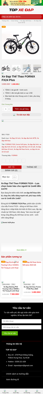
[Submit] (39, 17)
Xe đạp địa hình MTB (28, 138)
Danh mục (16, 392)
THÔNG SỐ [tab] (32, 167)
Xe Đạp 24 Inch (15, 138)
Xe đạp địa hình (33, 144)
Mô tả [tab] (11, 167)
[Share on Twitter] (11, 160)
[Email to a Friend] (15, 160)
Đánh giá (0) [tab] (11, 170)
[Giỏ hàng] (41, 10)
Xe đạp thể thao (25, 21)
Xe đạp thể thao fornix (21, 149)
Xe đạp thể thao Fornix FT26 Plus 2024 (32, 288)
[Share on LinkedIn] (23, 160)
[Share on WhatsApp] (4, 160)
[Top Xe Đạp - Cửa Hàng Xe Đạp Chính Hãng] (21, 10)
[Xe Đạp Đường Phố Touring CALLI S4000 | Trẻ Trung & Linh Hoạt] (10, 270)
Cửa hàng (14, 21)
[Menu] (2, 10)
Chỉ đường (27, 392)
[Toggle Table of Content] (13, 177)
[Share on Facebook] (7, 160)
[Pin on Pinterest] (19, 160)
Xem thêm (21, 250)
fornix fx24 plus (21, 144)
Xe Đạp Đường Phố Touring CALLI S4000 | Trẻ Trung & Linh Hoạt (10, 289)
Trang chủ (5, 21)
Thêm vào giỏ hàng (22, 109)
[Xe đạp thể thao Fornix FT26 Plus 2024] (32, 270)
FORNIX (14, 155)
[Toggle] (4, 343)
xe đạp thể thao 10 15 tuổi (26, 147)
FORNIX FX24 (10, 144)
